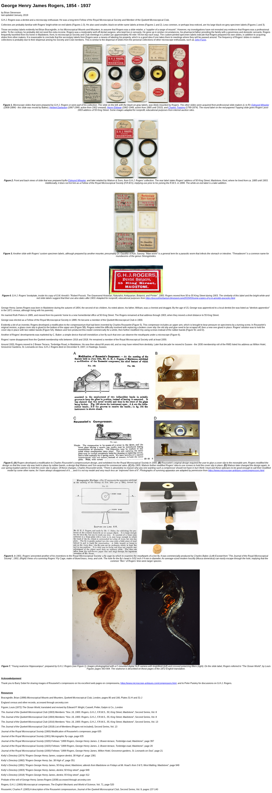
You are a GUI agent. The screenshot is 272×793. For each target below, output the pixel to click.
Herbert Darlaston (58, 107)
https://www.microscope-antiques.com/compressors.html (236, 470)
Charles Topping (176, 107)
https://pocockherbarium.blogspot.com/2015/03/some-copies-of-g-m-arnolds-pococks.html (190, 298)
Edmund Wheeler (260, 105)
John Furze (200, 40)
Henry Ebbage (114, 107)
